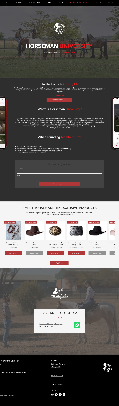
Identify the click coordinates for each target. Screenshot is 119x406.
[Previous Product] (1, 231)
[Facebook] (56, 394)
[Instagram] (64, 394)
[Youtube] (52, 394)
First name (20, 168)
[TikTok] (60, 394)
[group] (59, 238)
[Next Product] (118, 231)
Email (19, 175)
